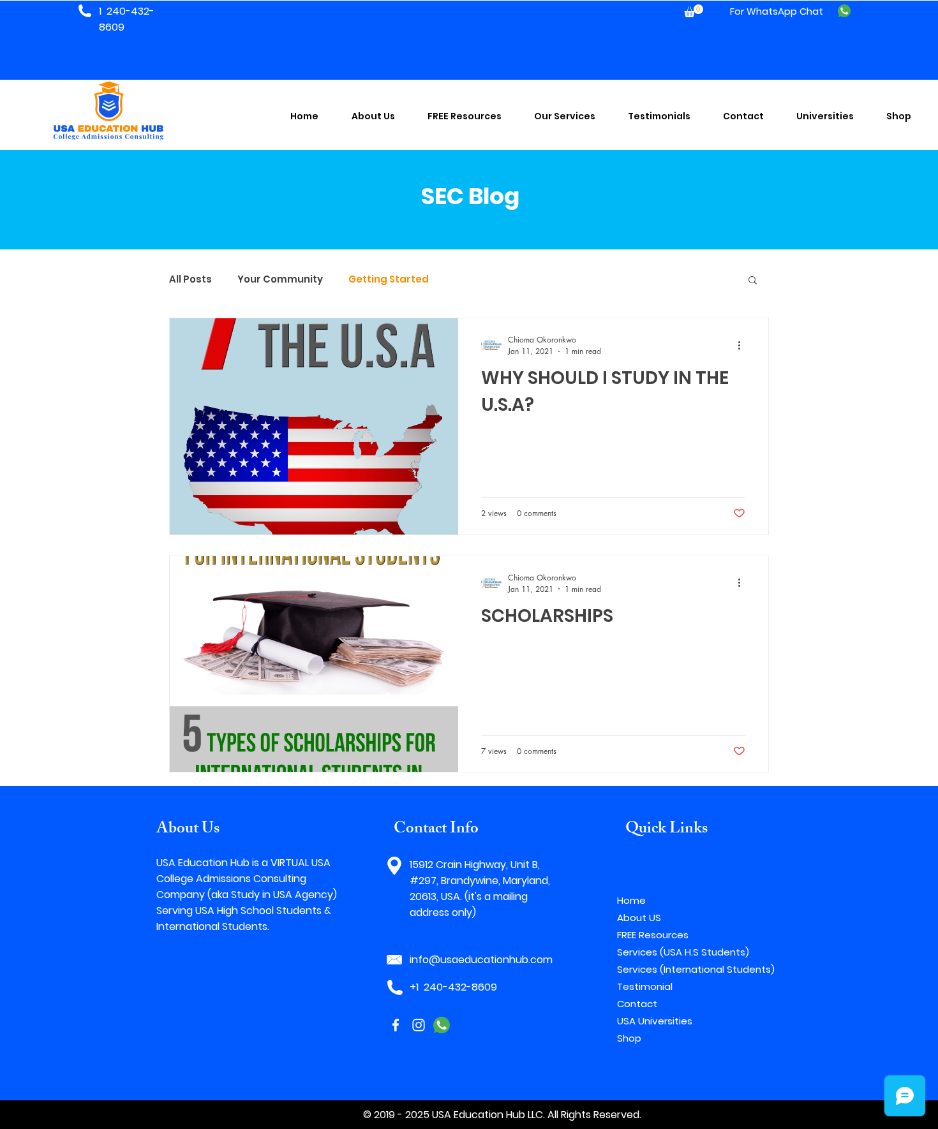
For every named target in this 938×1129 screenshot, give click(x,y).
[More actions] (743, 345)
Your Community (280, 279)
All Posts (190, 279)
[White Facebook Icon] (395, 1025)
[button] (693, 10)
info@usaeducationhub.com (481, 959)
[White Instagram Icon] (418, 1025)
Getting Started (388, 279)
